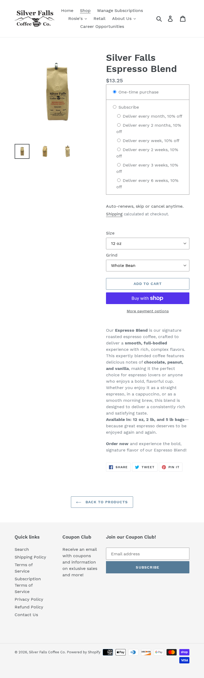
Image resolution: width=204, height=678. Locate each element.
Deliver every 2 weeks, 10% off (147, 153)
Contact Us (26, 614)
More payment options (148, 311)
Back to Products (106, 502)
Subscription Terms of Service (28, 585)
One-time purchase (138, 92)
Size (110, 233)
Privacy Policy (29, 599)
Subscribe (128, 107)
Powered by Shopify (83, 652)
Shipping (114, 214)
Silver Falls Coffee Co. (47, 652)
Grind (111, 255)
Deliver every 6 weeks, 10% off (147, 183)
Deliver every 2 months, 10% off (148, 128)
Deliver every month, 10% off (151, 116)
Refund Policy (29, 606)
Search (22, 549)
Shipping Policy (30, 557)
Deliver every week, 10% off (150, 140)
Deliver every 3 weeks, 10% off (147, 168)
